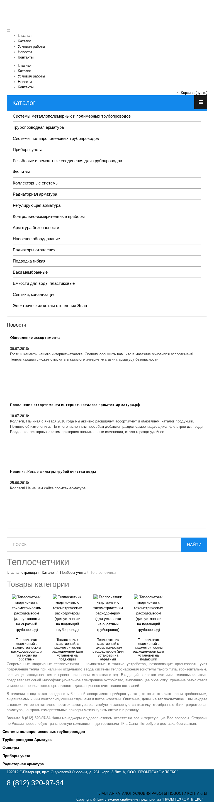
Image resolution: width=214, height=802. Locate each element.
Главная (24, 35)
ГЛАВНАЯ (106, 793)
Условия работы (31, 46)
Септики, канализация (34, 294)
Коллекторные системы (36, 183)
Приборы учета (27, 149)
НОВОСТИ (177, 793)
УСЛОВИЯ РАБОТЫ (150, 793)
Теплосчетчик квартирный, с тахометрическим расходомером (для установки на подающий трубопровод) (67, 651)
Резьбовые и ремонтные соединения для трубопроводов (67, 160)
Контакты (25, 57)
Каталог (24, 41)
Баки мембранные (30, 272)
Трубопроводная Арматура (27, 740)
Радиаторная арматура (35, 194)
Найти (194, 544)
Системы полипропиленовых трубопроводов (56, 138)
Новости (25, 52)
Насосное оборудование (36, 238)
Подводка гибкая (29, 261)
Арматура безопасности (36, 227)
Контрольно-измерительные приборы (49, 216)
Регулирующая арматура (36, 205)
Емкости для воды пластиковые (44, 283)
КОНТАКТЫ (197, 793)
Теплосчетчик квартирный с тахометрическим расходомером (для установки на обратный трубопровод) (26, 651)
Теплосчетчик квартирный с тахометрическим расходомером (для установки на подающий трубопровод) (148, 651)
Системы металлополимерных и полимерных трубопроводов (72, 116)
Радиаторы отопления (34, 249)
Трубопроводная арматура (38, 127)
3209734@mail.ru (192, 16)
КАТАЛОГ (123, 793)
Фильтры (21, 171)
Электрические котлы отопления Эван (50, 305)
